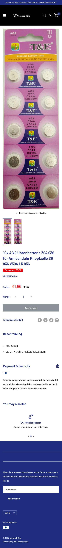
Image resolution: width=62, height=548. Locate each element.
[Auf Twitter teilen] (51, 320)
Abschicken (14, 498)
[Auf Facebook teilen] (40, 320)
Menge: (6, 296)
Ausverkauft (31, 307)
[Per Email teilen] (57, 320)
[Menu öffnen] (4, 15)
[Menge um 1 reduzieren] (15, 297)
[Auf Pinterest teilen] (45, 320)
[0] (56, 15)
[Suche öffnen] (44, 15)
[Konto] (50, 15)
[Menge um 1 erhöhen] (31, 297)
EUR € (7, 513)
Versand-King (10, 276)
